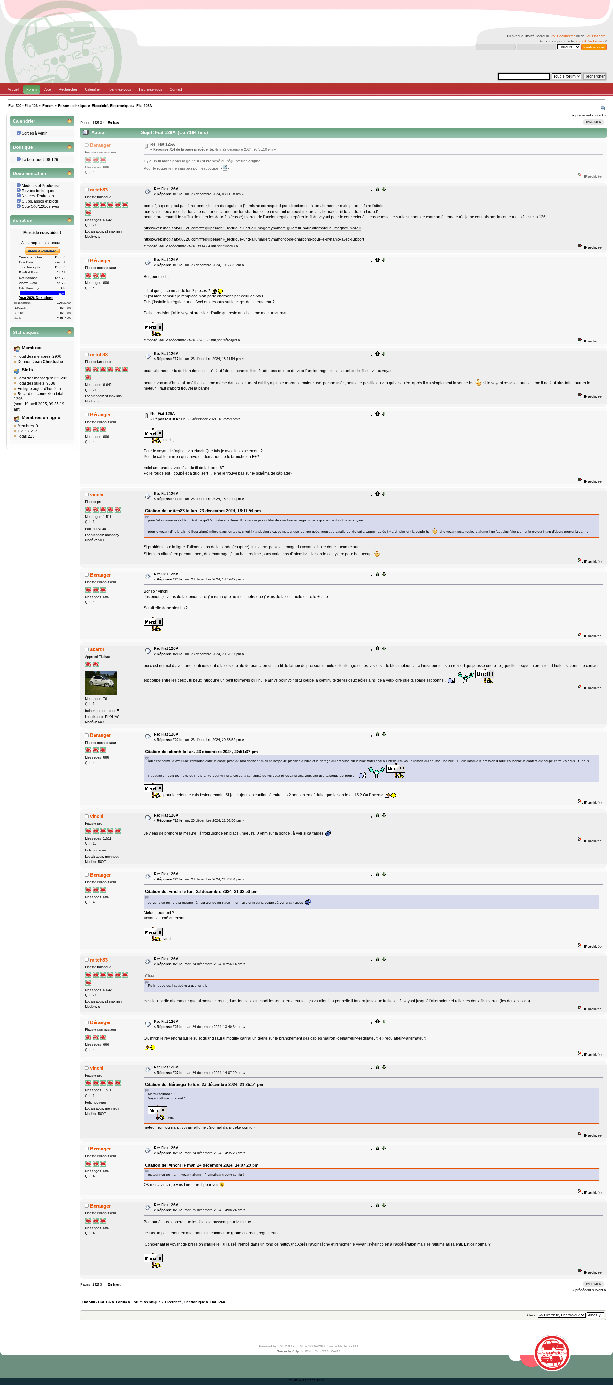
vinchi (96, 494)
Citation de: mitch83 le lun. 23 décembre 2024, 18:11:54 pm (203, 510)
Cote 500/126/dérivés (40, 206)
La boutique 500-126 (40, 159)
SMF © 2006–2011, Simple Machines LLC (328, 1346)
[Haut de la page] (377, 190)
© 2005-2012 (314, 1380)
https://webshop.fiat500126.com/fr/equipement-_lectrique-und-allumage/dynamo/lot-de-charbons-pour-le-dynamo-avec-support (254, 239)
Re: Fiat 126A (162, 144)
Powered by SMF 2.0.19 (277, 1346)
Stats (27, 369)
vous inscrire (596, 36)
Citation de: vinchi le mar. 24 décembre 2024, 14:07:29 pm (202, 1165)
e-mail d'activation (590, 41)
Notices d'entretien (38, 196)
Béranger (100, 145)
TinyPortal (296, 1380)
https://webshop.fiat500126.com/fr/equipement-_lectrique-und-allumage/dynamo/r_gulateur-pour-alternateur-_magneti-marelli (252, 228)
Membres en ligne (41, 417)
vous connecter (563, 36)
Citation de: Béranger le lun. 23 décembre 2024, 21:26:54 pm (204, 1084)
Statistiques (26, 332)
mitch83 (99, 189)
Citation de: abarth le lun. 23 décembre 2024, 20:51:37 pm (201, 751)
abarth (97, 649)
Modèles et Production (41, 185)
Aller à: (531, 1315)
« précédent (581, 115)
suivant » (599, 115)
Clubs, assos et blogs (40, 201)
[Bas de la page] (383, 190)
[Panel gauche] (603, 109)
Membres (32, 347)
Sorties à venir (34, 133)
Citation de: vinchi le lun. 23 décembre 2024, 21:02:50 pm (201, 891)
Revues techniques (38, 191)
